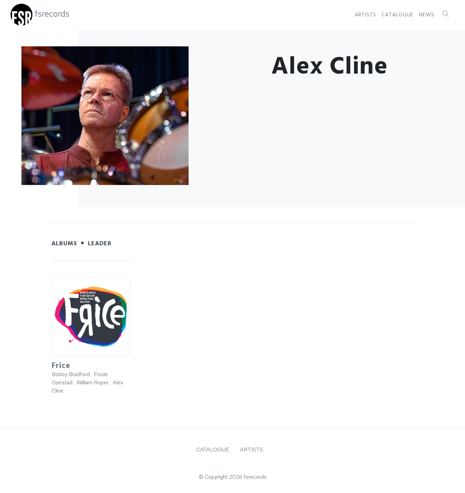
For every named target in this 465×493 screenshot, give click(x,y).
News (426, 14)
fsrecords (51, 13)
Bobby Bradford (71, 374)
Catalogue (398, 14)
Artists (365, 14)
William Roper (93, 382)
